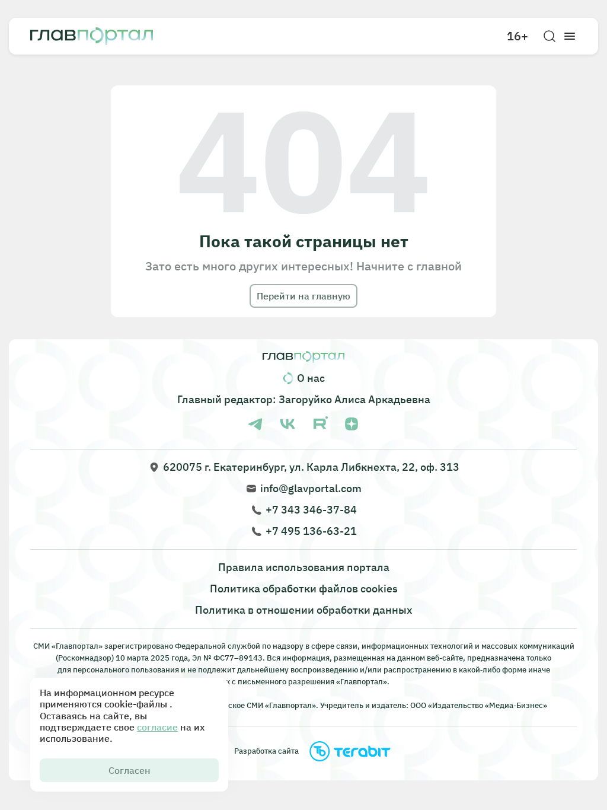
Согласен (129, 770)
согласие (157, 727)
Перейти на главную (303, 296)
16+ (517, 36)
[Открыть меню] (570, 36)
